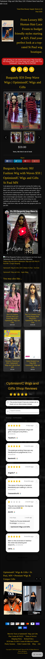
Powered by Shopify (23, 653)
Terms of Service (31, 636)
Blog (34, 644)
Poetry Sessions (10, 644)
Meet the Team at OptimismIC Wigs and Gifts (22, 634)
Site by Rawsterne (22, 651)
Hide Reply (13, 517)
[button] (34, 394)
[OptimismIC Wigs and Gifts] (8, 30)
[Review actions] (36, 425)
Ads (39, 644)
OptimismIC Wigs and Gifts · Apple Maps (15, 272)
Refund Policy (29, 639)
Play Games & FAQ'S (16, 636)
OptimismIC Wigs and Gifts (22, 649)
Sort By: (26, 418)
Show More (11, 434)
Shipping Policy (16, 639)
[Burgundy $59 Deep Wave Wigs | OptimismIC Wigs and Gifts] (16, 137)
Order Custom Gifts (23, 644)
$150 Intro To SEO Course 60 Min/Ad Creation (22, 641)
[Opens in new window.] (17, 438)
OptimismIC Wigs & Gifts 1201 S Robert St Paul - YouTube (21, 268)
